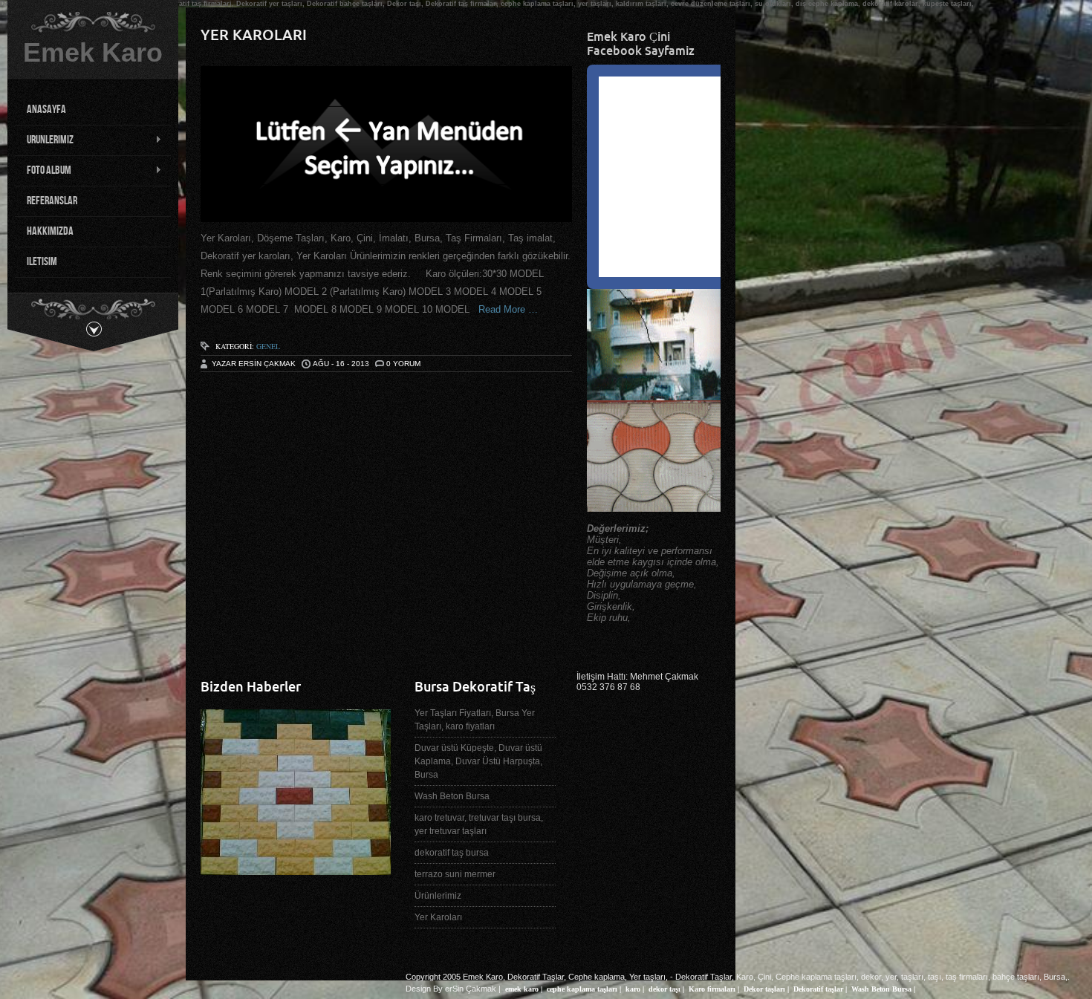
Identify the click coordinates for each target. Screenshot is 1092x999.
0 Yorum (403, 363)
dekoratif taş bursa (452, 852)
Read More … (503, 309)
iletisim (42, 262)
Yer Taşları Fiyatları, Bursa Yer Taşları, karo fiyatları (475, 720)
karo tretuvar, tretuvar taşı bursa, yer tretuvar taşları (479, 824)
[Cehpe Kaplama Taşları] (296, 869)
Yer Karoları (254, 34)
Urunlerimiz (44, 140)
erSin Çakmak (470, 988)
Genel (268, 346)
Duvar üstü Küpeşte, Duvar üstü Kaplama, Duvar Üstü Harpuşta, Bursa (478, 761)
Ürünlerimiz (438, 896)
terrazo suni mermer (455, 874)
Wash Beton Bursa (452, 796)
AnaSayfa (46, 109)
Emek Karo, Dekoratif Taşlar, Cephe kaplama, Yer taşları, (565, 976)
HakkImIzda (50, 231)
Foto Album (43, 170)
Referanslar (52, 201)
